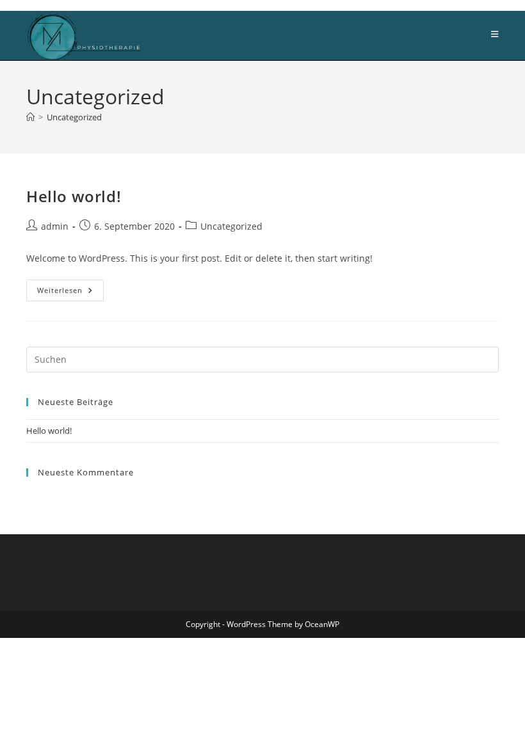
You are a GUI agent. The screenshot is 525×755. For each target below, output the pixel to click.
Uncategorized (74, 117)
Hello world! (73, 196)
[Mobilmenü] (495, 34)
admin (55, 226)
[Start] (30, 117)
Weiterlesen (70, 292)
